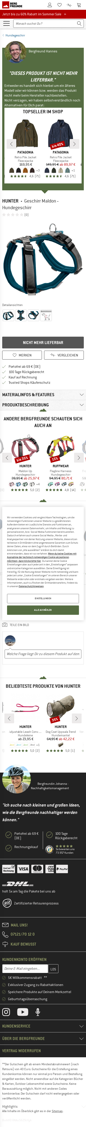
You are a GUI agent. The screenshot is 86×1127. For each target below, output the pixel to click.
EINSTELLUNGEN (43, 598)
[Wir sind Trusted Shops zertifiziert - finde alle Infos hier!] (49, 849)
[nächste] (74, 144)
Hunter (10, 201)
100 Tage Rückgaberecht (26, 372)
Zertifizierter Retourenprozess (36, 903)
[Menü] (6, 23)
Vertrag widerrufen (21, 1050)
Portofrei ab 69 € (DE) (25, 366)
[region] (43, 563)
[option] (43, 260)
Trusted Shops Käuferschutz (29, 382)
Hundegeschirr (15, 35)
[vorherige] (11, 144)
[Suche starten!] (79, 24)
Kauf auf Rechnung (23, 377)
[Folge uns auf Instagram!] (9, 1013)
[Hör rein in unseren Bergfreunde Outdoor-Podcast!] (41, 1013)
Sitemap (57, 1111)
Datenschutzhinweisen (31, 586)
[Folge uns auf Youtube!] (26, 1013)
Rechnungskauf (26, 847)
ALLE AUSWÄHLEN (43, 609)
